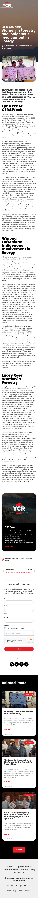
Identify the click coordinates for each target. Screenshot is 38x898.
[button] (34, 5)
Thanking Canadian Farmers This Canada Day (18, 712)
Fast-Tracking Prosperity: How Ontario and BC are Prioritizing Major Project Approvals (17, 815)
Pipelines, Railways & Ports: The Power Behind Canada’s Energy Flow (18, 762)
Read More (7, 729)
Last (5, 613)
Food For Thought (25, 46)
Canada (7, 48)
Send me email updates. (13, 633)
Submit (19, 649)
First (5, 606)
